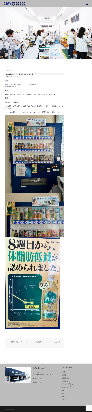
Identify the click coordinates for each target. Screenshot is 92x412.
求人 (62, 393)
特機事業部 (64, 381)
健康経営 (10, 70)
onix (18, 76)
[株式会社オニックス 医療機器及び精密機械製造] (15, 3)
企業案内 (63, 372)
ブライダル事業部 (66, 384)
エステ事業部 (65, 387)
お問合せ (63, 396)
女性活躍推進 (65, 378)
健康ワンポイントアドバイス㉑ (19, 342)
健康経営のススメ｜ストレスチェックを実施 (48, 342)
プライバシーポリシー (67, 399)
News (62, 390)
